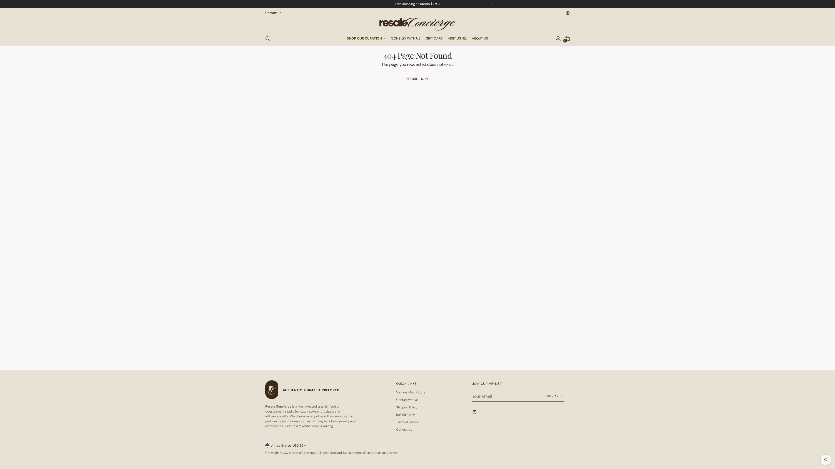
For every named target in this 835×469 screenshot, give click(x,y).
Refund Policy (405, 415)
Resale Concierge (304, 453)
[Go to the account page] (558, 38)
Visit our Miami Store (410, 392)
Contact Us (404, 429)
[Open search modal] (267, 38)
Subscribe (554, 396)
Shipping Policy (406, 407)
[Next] (492, 4)
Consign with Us (407, 400)
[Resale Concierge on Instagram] (568, 13)
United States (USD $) (287, 445)
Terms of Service (407, 422)
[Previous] (343, 4)
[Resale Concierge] (417, 23)
